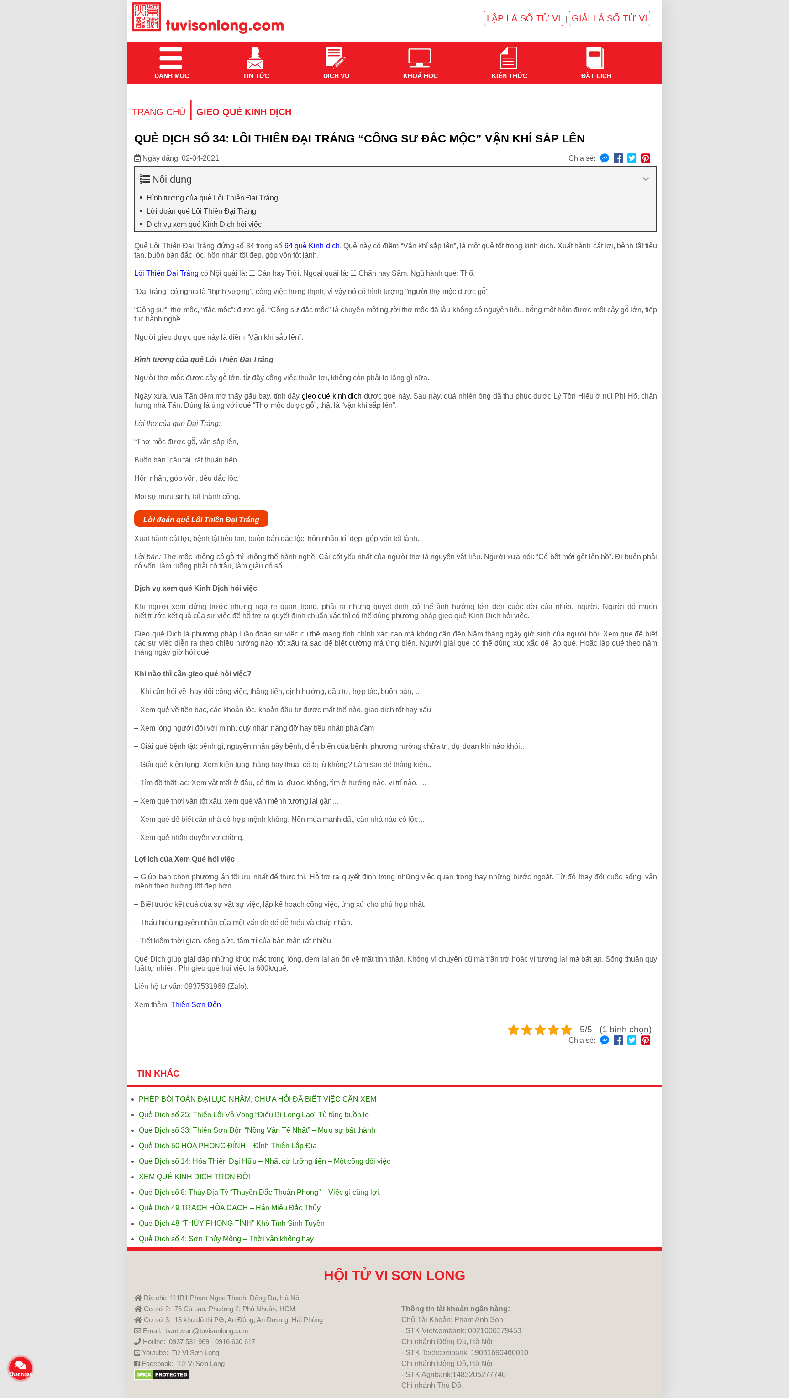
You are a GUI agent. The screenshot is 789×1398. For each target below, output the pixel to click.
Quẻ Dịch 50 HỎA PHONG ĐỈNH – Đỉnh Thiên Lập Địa (228, 1146)
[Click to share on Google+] (645, 159)
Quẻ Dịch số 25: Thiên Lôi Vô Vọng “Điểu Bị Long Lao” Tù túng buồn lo (254, 1115)
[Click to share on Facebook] (618, 159)
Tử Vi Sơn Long (195, 1352)
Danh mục (170, 52)
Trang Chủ (158, 112)
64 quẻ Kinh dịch (312, 246)
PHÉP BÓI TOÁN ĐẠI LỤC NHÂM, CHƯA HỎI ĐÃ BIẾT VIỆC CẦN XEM (257, 1099)
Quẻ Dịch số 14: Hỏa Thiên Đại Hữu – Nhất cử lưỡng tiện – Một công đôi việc (264, 1161)
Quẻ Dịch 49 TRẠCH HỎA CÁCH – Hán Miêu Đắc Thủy (230, 1208)
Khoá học (419, 52)
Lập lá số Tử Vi (524, 18)
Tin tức (255, 52)
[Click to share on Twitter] (631, 159)
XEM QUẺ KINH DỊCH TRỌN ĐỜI (195, 1177)
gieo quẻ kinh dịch (332, 396)
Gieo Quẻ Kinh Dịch (243, 112)
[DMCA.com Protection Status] (161, 1378)
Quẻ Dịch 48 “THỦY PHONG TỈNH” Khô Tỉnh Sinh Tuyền (232, 1223)
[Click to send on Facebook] (604, 159)
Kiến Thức (508, 52)
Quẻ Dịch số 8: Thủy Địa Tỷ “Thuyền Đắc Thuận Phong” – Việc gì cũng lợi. (260, 1192)
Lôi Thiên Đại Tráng (166, 273)
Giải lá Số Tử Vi (609, 18)
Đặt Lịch (595, 52)
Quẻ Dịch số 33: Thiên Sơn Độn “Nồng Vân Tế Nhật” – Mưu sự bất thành (257, 1130)
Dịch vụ (335, 52)
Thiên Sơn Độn (196, 1005)
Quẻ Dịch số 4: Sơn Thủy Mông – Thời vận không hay (226, 1239)
